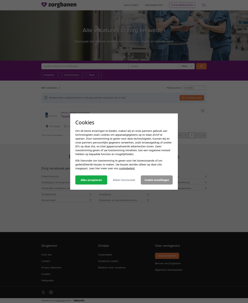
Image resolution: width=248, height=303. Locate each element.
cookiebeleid (126, 168)
